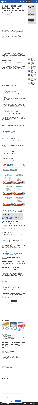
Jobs (23, 1)
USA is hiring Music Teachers (7, 336)
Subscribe (14, 300)
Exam (20, 1)
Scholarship (28, 1)
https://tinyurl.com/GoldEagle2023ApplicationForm (11, 229)
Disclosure (30, 403)
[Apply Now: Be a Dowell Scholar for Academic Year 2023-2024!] (21, 324)
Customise (6, 401)
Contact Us (25, 403)
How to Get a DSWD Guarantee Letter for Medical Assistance (33, 67)
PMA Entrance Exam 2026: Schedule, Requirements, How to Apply (33, 75)
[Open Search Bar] (36, 1)
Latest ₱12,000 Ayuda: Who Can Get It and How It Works (33, 59)
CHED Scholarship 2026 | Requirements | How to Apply (33, 63)
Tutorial (33, 1)
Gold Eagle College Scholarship (8, 335)
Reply (4, 360)
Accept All (18, 401)
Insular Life (7, 281)
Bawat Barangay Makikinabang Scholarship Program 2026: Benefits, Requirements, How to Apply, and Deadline (33, 71)
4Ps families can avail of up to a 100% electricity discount (33, 79)
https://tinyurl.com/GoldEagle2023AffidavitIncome (11, 247)
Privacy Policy (34, 403)
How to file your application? (7, 218)
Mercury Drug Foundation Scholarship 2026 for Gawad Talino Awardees (33, 83)
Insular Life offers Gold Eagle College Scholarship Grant (5, 328)
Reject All (12, 401)
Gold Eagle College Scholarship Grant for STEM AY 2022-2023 (13, 329)
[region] (12, 398)
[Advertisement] (14, 23)
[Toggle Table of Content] (21, 214)
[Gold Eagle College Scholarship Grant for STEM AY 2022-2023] (13, 324)
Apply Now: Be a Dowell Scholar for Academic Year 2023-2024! (21, 329)
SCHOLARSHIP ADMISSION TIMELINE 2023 (10, 217)
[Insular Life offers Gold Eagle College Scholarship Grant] (5, 324)
